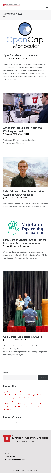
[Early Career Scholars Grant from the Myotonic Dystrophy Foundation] (25, 227)
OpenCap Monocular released (21, 55)
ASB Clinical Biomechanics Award (22, 336)
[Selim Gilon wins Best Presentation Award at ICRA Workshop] (25, 172)
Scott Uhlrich (22, 58)
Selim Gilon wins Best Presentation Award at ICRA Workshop (23, 193)
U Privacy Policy (9, 457)
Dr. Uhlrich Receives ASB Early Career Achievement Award (24, 404)
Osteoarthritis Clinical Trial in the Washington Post (22, 129)
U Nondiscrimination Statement (14, 460)
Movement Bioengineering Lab (28, 470)
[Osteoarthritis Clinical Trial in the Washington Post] (25, 108)
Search (5, 373)
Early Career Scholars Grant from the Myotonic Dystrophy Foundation (25, 241)
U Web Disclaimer (9, 454)
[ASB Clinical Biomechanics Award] (25, 301)
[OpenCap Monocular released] (25, 35)
